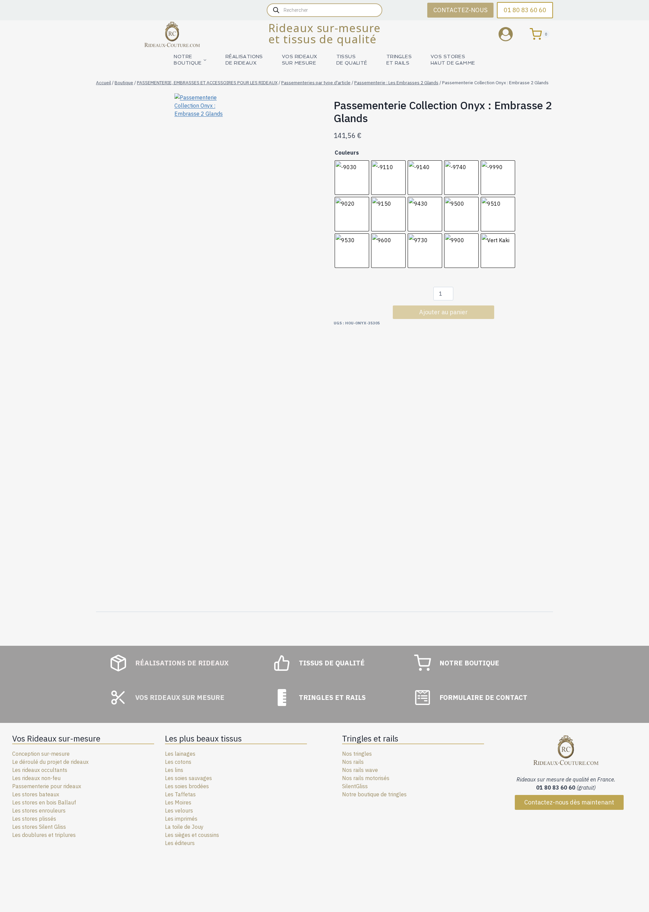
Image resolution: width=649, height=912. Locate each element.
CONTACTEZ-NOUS (460, 10)
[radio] (352, 178)
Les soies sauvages (188, 778)
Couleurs (347, 152)
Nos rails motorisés (365, 778)
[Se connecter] (511, 34)
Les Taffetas (180, 794)
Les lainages (180, 753)
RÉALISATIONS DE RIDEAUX (244, 60)
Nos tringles (357, 753)
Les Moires (178, 802)
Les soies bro (181, 786)
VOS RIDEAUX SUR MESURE (299, 60)
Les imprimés (181, 818)
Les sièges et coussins (192, 834)
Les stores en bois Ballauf (44, 802)
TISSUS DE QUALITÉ (351, 60)
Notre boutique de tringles (374, 794)
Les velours (179, 810)
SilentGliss (355, 786)
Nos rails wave (360, 770)
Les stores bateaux (35, 794)
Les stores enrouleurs (39, 810)
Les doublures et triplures (44, 834)
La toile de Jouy (184, 826)
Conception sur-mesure (41, 753)
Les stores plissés (34, 818)
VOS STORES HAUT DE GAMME (453, 60)
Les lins (174, 770)
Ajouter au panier (443, 312)
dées (203, 786)
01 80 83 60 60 (525, 10)
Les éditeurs (180, 843)
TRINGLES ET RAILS (399, 60)
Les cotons (178, 761)
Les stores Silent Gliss (39, 826)
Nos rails (353, 761)
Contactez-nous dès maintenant (569, 802)
